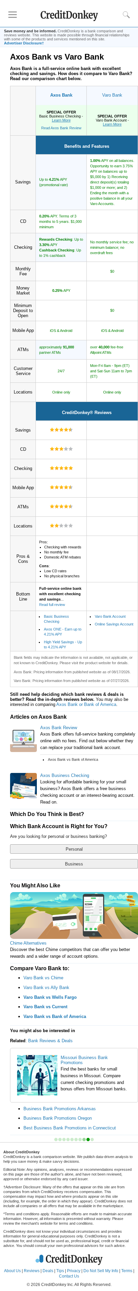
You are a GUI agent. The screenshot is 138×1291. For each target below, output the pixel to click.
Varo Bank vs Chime (43, 977)
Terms (126, 1270)
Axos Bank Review (58, 727)
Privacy (73, 1270)
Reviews (32, 1270)
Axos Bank (61, 95)
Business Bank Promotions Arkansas (59, 1108)
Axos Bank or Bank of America (86, 704)
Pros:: (60, 559)
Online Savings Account (114, 624)
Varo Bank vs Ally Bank (46, 987)
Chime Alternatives (28, 943)
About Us (12, 1270)
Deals (48, 1270)
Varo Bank (112, 95)
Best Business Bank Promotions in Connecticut (69, 1127)
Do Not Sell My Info (100, 1270)
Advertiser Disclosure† (24, 43)
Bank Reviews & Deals (50, 1040)
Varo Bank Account (110, 616)
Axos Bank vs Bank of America (73, 759)
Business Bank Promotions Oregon (57, 1118)
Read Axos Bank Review (61, 128)
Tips (60, 1270)
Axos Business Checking (64, 775)
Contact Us (69, 1276)
